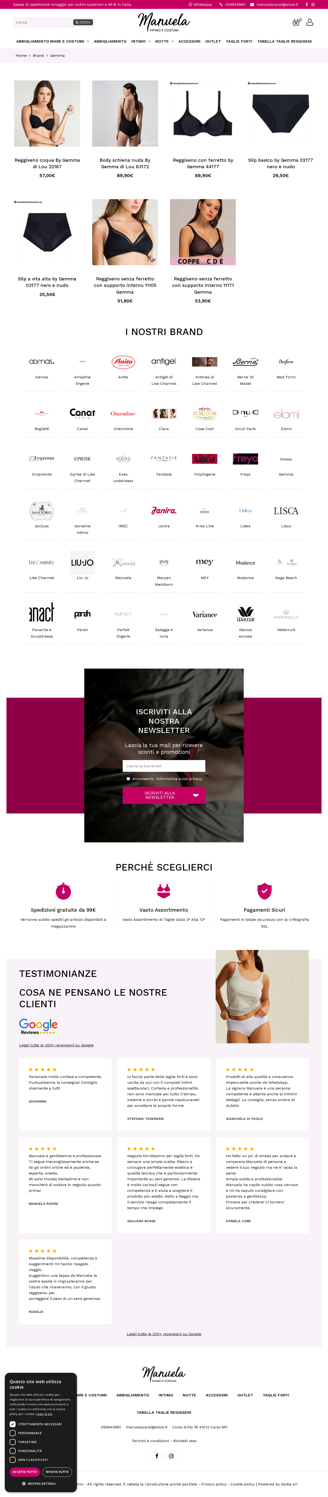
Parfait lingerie (123, 633)
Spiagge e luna (164, 633)
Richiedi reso (185, 1441)
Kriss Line (205, 526)
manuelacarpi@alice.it (277, 4)
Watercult (286, 629)
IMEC (123, 526)
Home (21, 55)
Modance (245, 577)
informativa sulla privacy (179, 778)
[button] (41, 1483)
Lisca (286, 526)
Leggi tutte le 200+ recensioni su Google (56, 1045)
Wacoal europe (245, 633)
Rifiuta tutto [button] (57, 1472)
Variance (205, 629)
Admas (41, 377)
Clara (164, 428)
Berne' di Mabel (245, 380)
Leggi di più (44, 1414)
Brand (38, 55)
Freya (245, 474)
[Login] (310, 22)
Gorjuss (42, 526)
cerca (85, 22)
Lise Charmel (42, 577)
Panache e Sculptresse (42, 633)
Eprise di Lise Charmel (82, 477)
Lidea (245, 526)
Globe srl (289, 1484)
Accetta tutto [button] (25, 1472)
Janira (164, 526)
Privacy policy (213, 1484)
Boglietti (42, 428)
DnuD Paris (245, 428)
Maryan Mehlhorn (164, 581)
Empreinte (42, 474)
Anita (123, 377)
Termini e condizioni (150, 1441)
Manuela (123, 577)
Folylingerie (204, 474)
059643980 (235, 4)
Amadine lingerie (82, 380)
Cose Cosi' (204, 428)
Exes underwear (123, 477)
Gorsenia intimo (82, 529)
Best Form (286, 377)
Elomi (286, 428)
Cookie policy (243, 1484)
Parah (82, 629)
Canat (82, 428)
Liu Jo (82, 577)
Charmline (123, 428)
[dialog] (41, 1432)
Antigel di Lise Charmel (164, 380)
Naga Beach (286, 577)
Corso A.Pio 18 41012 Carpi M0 (199, 1427)
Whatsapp (202, 4)
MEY (205, 577)
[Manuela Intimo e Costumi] (164, 30)
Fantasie (164, 474)
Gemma (57, 55)
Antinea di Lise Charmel (204, 380)
